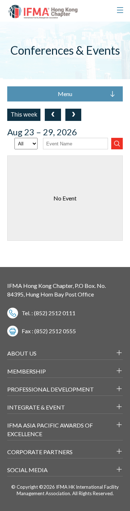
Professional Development (50, 389)
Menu (65, 93)
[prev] (53, 115)
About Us (21, 353)
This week (24, 115)
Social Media (27, 469)
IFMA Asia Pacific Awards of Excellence (50, 429)
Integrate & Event (36, 407)
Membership (26, 371)
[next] (73, 115)
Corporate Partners (40, 451)
